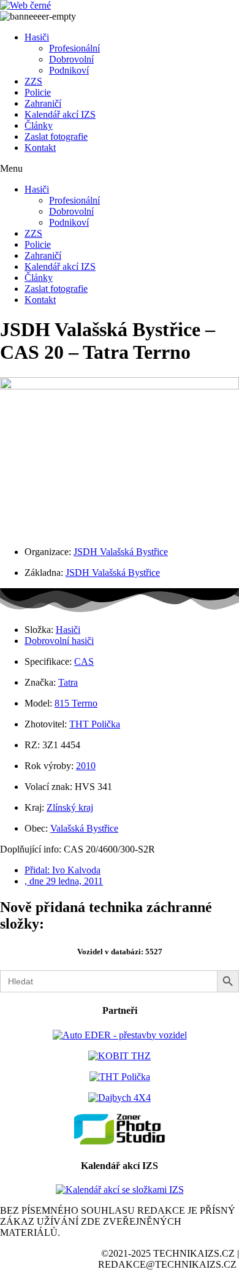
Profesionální (74, 48)
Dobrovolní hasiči (59, 640)
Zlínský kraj (70, 807)
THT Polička (94, 724)
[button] (119, 168)
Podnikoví (69, 70)
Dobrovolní (71, 59)
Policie (38, 92)
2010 (86, 766)
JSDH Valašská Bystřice (121, 551)
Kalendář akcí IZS (60, 114)
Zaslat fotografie (56, 136)
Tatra (68, 682)
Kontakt (40, 147)
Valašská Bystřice (84, 828)
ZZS (33, 81)
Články (39, 125)
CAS (84, 661)
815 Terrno (76, 703)
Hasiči (37, 37)
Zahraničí (43, 103)
